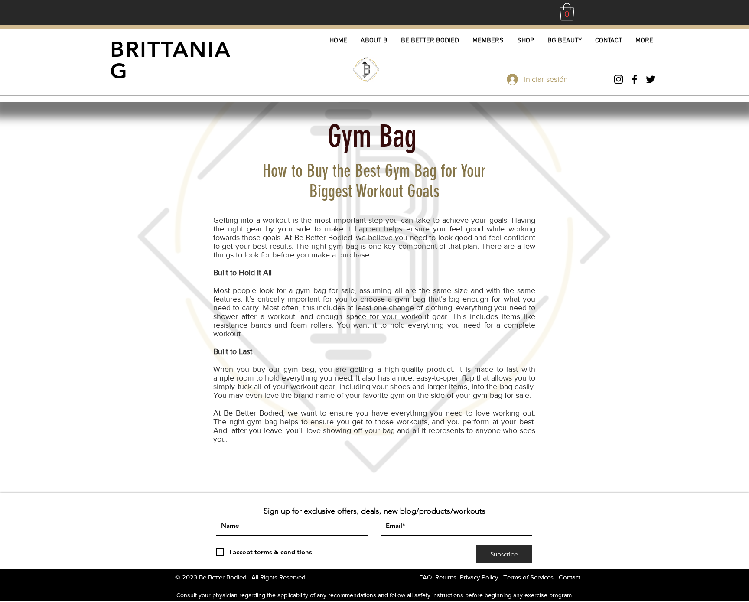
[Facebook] (635, 79)
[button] (567, 11)
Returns (445, 577)
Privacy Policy (479, 577)
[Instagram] (618, 79)
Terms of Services (528, 577)
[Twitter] (651, 79)
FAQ (425, 577)
